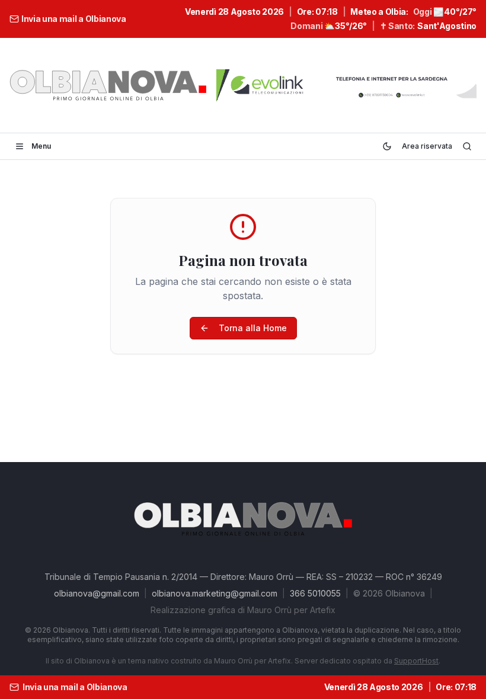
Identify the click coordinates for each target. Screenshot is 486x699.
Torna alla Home (253, 328)
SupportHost (416, 660)
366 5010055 (315, 593)
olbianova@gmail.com (96, 593)
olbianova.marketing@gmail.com (214, 593)
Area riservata (427, 146)
